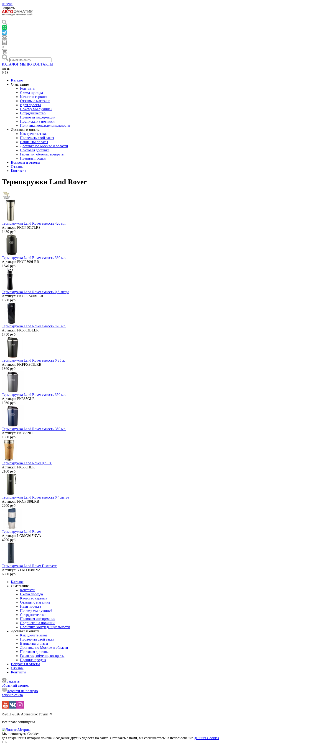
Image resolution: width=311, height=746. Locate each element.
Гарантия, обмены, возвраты (42, 154)
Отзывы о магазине (35, 101)
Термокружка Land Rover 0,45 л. (27, 463)
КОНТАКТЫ (43, 64)
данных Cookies (206, 738)
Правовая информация (37, 117)
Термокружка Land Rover (21, 531)
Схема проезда (31, 93)
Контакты (27, 88)
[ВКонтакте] (12, 707)
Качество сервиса (33, 97)
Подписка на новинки (37, 121)
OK (4, 742)
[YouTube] (5, 707)
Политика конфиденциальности (45, 125)
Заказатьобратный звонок (15, 683)
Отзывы (17, 166)
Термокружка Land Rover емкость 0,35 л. (33, 360)
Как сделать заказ (33, 134)
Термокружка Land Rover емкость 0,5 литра (35, 292)
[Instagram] (20, 707)
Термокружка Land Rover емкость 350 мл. (34, 395)
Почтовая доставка (34, 150)
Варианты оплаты (34, 142)
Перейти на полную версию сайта (20, 693)
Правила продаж (33, 158)
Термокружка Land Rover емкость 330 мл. (34, 258)
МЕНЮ (26, 64)
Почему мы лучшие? (36, 109)
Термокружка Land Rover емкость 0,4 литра (35, 497)
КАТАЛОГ (10, 64)
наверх (7, 4)
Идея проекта (30, 105)
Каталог (17, 80)
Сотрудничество (33, 113)
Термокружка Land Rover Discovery (29, 566)
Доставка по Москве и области (44, 146)
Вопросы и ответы (25, 162)
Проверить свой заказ (37, 138)
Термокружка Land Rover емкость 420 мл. (34, 223)
